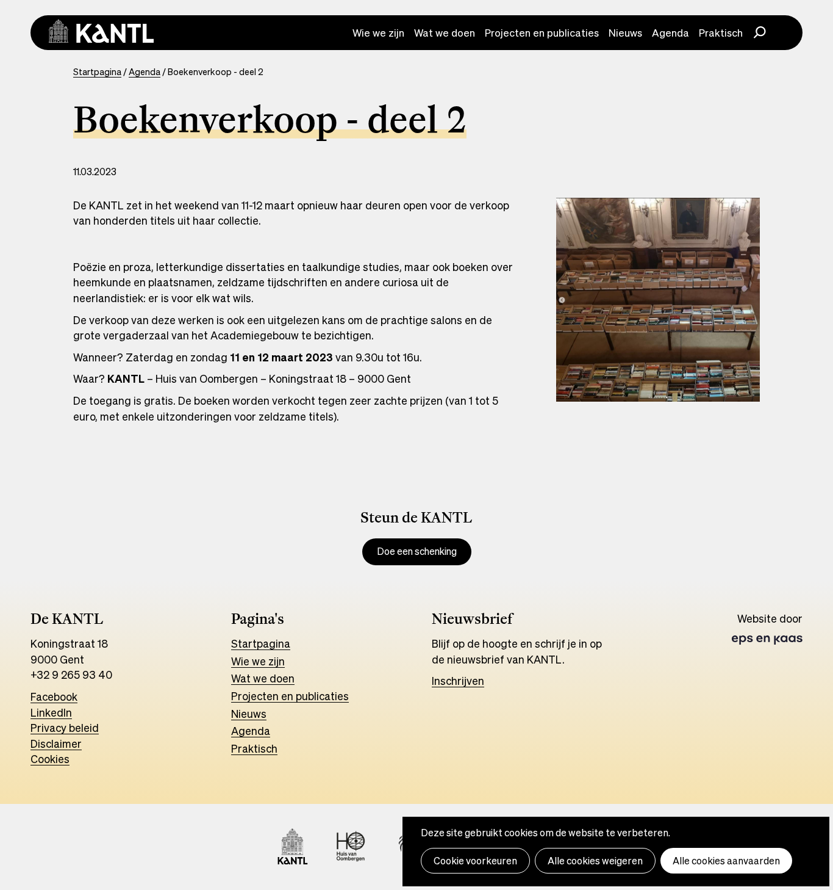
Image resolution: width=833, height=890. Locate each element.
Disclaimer (56, 743)
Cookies (50, 758)
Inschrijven (458, 680)
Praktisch (721, 33)
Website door (770, 628)
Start (244, 643)
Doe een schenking (417, 551)
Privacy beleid (64, 727)
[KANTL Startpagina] (101, 31)
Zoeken (760, 30)
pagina (273, 643)
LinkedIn (51, 712)
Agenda (670, 33)
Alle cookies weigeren (595, 861)
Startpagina (97, 72)
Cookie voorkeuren (475, 861)
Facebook (53, 696)
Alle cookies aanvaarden (726, 861)
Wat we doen (444, 33)
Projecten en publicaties (542, 33)
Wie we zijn (378, 33)
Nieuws (625, 33)
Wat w (246, 678)
